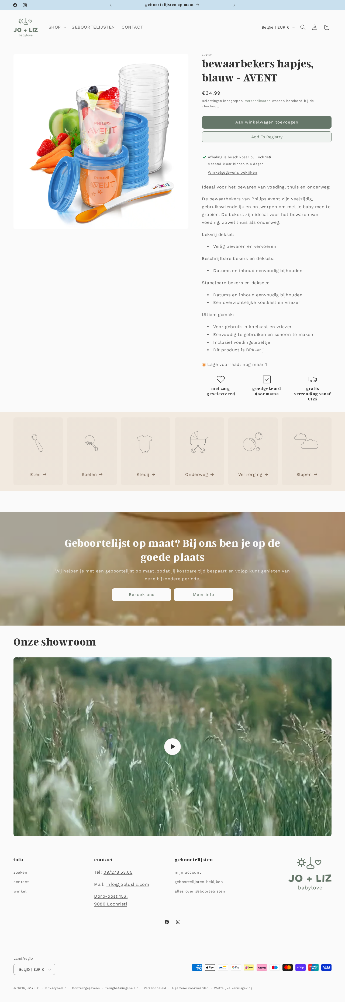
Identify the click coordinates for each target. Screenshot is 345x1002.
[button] (56, 27)
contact (21, 882)
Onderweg (196, 474)
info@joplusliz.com (127, 884)
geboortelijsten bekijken (199, 882)
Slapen (304, 474)
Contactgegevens (86, 988)
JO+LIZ (33, 988)
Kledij (143, 474)
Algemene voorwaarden (190, 988)
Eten (35, 474)
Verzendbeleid (155, 988)
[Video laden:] (172, 746)
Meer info (203, 594)
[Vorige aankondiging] (111, 5)
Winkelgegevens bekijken (232, 172)
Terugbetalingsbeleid (122, 988)
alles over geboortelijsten (200, 891)
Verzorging (250, 474)
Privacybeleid (56, 988)
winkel (20, 891)
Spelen (89, 474)
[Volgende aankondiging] (234, 5)
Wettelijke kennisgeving (233, 988)
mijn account (188, 872)
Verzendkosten (258, 101)
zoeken (20, 872)
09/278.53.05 (118, 872)
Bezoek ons (141, 594)
